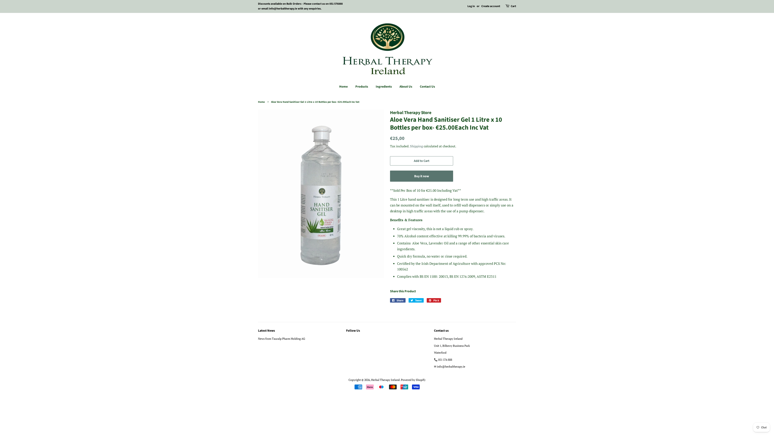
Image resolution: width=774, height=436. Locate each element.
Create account (490, 6)
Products (361, 86)
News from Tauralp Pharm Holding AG (281, 339)
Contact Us (427, 86)
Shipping (416, 146)
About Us (405, 86)
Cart (513, 6)
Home (343, 86)
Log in (471, 6)
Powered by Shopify (413, 380)
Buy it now (421, 176)
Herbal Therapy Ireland (385, 380)
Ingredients (384, 86)
